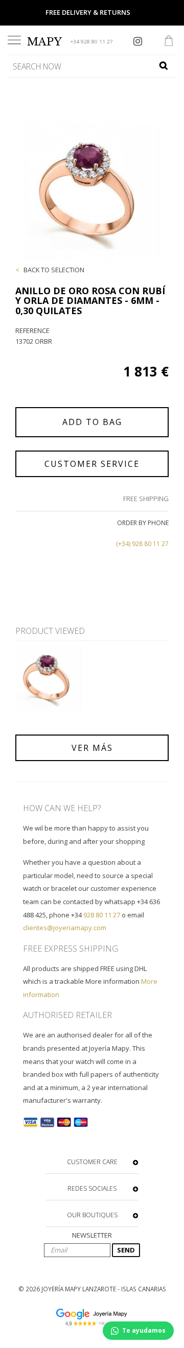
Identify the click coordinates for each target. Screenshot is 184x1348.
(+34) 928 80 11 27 (142, 543)
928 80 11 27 (101, 914)
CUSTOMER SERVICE (92, 463)
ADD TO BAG (92, 422)
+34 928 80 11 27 (92, 41)
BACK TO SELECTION (54, 269)
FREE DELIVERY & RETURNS (87, 12)
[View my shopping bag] (169, 41)
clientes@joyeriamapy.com (64, 927)
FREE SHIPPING (146, 498)
